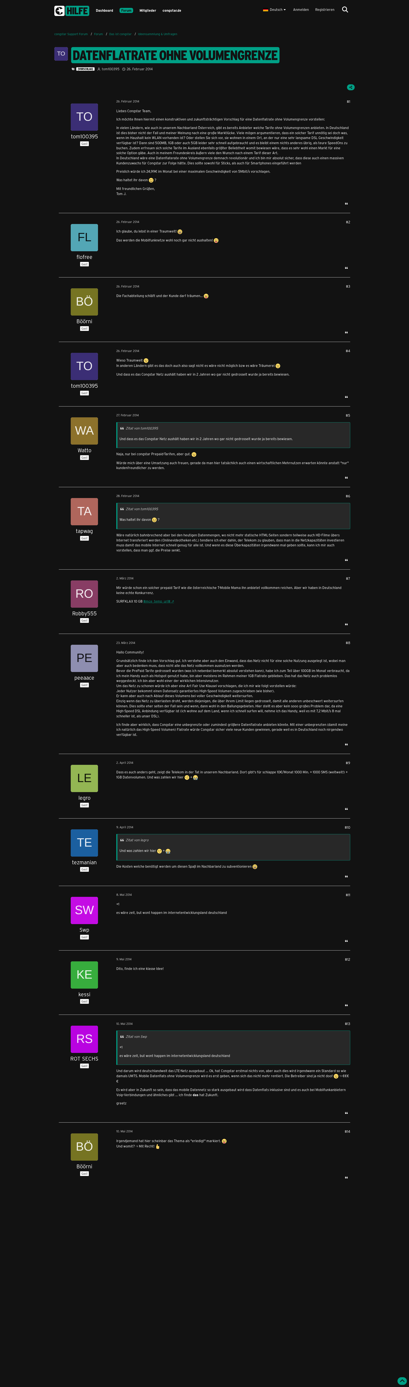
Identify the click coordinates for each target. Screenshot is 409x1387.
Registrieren (324, 9)
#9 (348, 763)
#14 (347, 1131)
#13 (347, 1023)
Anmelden (301, 9)
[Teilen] (351, 87)
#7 (348, 578)
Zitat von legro (137, 840)
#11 (348, 895)
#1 (348, 101)
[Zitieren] (346, 204)
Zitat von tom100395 (142, 428)
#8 (348, 642)
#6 (348, 496)
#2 (348, 222)
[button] (275, 9)
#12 (347, 959)
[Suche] (345, 9)
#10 (347, 827)
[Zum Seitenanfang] (402, 1381)
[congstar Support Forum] (71, 10)
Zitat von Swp (136, 1036)
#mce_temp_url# (156, 601)
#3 (348, 286)
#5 (348, 415)
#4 (348, 351)
